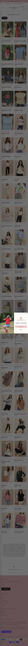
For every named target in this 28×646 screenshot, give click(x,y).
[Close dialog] (27, 313)
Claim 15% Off (21, 326)
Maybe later (21, 329)
